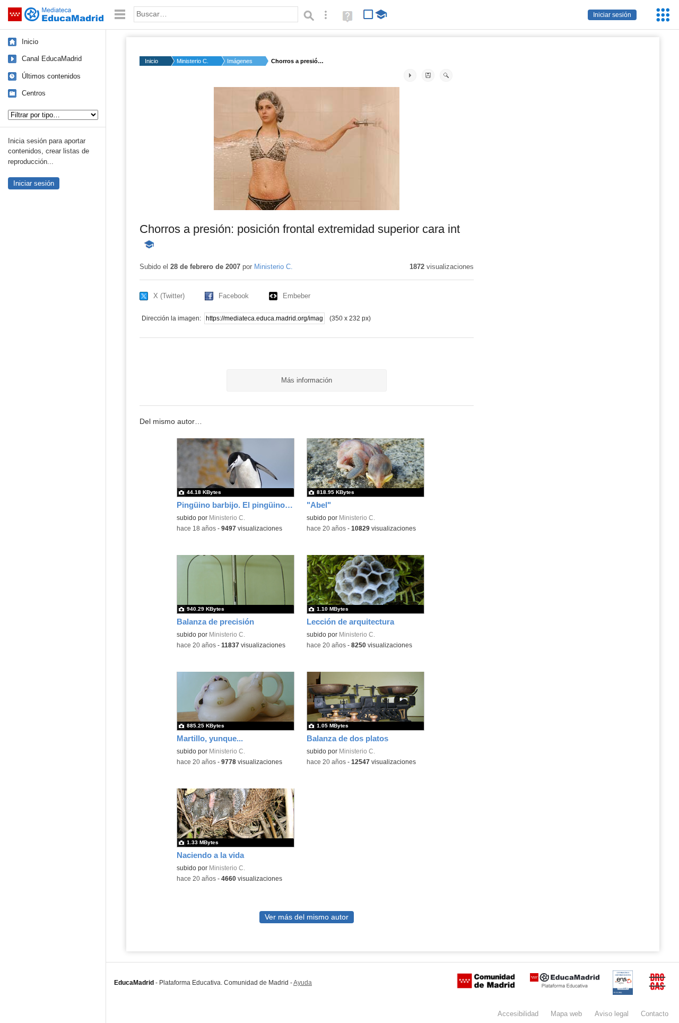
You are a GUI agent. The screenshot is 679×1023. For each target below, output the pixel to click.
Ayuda (302, 982)
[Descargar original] (428, 75)
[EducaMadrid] (564, 985)
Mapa (566, 1014)
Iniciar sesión (612, 15)
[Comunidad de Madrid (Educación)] (486, 986)
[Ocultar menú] (120, 14)
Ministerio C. (192, 61)
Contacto (654, 1014)
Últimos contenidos (51, 76)
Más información (306, 380)
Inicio (30, 42)
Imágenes (240, 61)
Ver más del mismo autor (307, 917)
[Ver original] (446, 75)
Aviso (612, 1014)
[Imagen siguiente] (410, 75)
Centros (34, 93)
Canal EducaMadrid (52, 59)
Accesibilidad (518, 1014)
